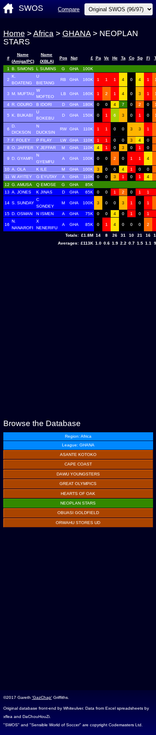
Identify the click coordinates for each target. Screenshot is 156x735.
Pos (63, 58)
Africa (43, 33)
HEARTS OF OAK (78, 493)
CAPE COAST (78, 464)
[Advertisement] (78, 333)
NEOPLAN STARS (78, 503)
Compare (68, 9)
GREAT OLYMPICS (78, 483)
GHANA (76, 33)
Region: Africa (78, 436)
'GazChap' (42, 697)
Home (14, 33)
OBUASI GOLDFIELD (78, 512)
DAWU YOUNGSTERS (78, 474)
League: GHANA (78, 445)
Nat (74, 58)
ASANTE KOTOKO (78, 454)
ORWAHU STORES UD (78, 522)
